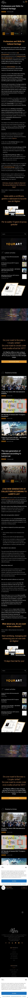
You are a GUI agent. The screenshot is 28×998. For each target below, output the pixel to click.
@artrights (9, 887)
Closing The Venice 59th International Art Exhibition (10, 257)
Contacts (24, 996)
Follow (24, 887)
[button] (26, 979)
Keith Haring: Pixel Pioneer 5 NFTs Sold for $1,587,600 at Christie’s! (10, 276)
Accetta (14, 993)
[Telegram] (19, 943)
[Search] (25, 234)
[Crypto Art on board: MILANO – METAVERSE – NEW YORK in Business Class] (24, 270)
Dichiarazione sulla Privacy (16, 996)
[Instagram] (9, 943)
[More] (21, 33)
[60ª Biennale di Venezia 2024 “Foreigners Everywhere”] (24, 264)
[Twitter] (22, 943)
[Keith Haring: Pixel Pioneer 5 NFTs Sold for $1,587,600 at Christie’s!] (24, 276)
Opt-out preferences (6, 996)
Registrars (14, 138)
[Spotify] (15, 943)
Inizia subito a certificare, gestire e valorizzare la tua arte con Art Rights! (14, 198)
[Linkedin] (12, 943)
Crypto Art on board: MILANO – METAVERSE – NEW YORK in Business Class (11, 269)
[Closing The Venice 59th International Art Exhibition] (24, 258)
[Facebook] (6, 943)
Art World (4, 11)
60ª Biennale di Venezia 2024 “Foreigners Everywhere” (10, 263)
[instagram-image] (5, 895)
